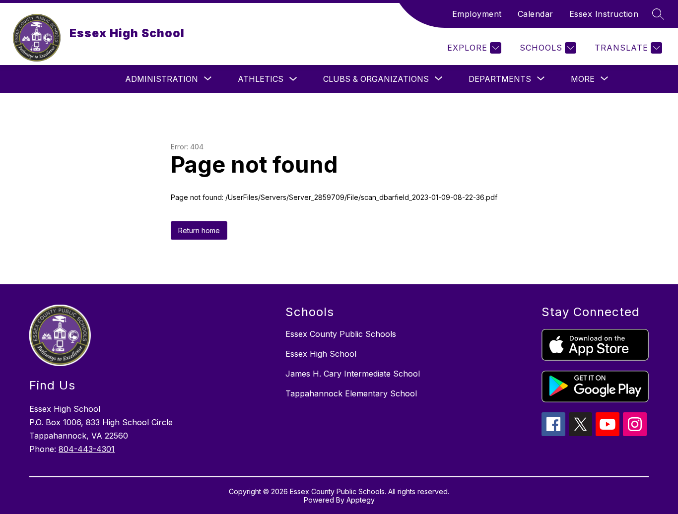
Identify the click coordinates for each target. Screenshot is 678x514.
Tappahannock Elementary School (351, 393)
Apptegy (360, 500)
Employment (477, 14)
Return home (199, 230)
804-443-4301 (87, 449)
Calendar (535, 14)
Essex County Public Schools (340, 334)
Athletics (260, 79)
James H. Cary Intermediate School (352, 374)
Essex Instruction (604, 14)
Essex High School (320, 354)
